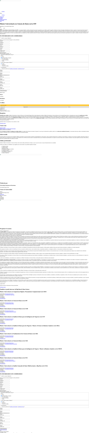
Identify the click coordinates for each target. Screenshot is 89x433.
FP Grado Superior (5, 58)
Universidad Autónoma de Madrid (10, 311)
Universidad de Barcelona (9, 336)
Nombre (1, 40)
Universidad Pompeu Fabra (9, 303)
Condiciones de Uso (20, 432)
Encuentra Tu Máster (10, 432)
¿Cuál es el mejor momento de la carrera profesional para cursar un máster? (12, 239)
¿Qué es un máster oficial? (4, 230)
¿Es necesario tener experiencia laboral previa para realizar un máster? (11, 241)
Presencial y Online (5, 65)
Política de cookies (35, 432)
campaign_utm (2, 82)
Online (3, 63)
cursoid (1, 71)
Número (1, 44)
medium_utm (2, 79)
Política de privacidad (27, 432)
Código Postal (2, 50)
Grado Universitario (5, 59)
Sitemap (15, 432)
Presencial (3, 64)
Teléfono (1, 46)
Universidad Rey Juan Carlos (9, 294)
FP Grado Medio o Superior (6, 57)
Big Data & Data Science (9, 293)
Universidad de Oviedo (8, 319)
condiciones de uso (21, 68)
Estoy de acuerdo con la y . (13, 68)
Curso (3, 56)
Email (1, 48)
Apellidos (2, 42)
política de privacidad (13, 68)
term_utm (1, 85)
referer (1, 412)
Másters (3, 11)
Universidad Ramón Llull (9, 328)
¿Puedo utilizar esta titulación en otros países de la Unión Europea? (11, 235)
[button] (44, 13)
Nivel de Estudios (3, 52)
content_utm (2, 88)
